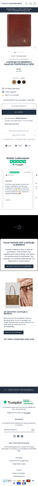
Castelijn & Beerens (19, 59)
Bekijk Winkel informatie (12, 124)
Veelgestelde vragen (19, 464)
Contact (19, 470)
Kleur (19, 78)
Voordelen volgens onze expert (19, 139)
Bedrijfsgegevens (19, 476)
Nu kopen (19, 112)
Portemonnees (21, 56)
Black (19, 82)
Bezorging (19, 458)
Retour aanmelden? (19, 473)
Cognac (14, 82)
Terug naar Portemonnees (20, 390)
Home (13, 56)
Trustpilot (27, 412)
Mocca (24, 82)
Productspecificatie (19, 131)
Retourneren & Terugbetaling (19, 461)
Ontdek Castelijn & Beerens (19, 266)
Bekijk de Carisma (14, 332)
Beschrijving (19, 135)
